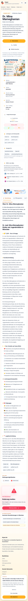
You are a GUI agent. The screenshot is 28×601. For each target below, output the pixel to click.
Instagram (4, 572)
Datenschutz (5, 561)
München (13, 7)
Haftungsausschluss (6, 563)
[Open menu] (25, 2)
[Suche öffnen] (21, 2)
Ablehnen (14, 590)
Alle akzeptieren (14, 597)
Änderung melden (14, 125)
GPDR (3, 559)
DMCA (3, 565)
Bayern (8, 7)
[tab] (7, 198)
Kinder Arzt (19, 7)
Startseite (3, 7)
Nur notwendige (14, 593)
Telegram (4, 574)
